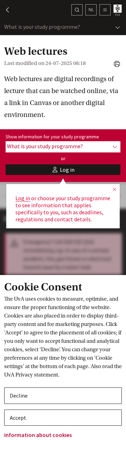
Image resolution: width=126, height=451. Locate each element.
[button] (4, 9)
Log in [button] (22, 198)
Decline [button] (19, 395)
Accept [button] (18, 417)
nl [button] (91, 9)
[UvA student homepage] (118, 10)
